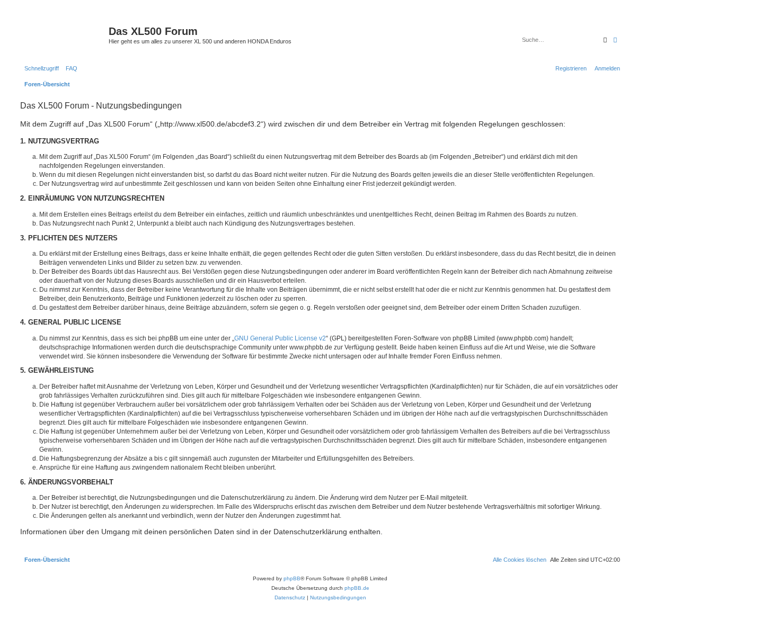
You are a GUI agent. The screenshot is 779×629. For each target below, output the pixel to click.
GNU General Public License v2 (280, 338)
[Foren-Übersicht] (63, 34)
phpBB (292, 578)
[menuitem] (69, 68)
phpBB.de (356, 588)
